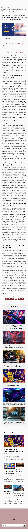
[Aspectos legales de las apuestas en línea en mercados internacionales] (14, 414)
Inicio (2, 7)
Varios (13, 521)
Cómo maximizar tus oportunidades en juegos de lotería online (13, 451)
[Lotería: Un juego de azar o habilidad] (20, 465)
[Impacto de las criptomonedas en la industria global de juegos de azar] (14, 337)
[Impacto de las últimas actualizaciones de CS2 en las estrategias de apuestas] (14, 395)
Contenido (7, 38)
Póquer (13, 517)
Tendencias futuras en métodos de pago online (14, 52)
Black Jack (13, 515)
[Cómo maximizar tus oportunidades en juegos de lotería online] (14, 376)
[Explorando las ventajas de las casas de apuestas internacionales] (18, 487)
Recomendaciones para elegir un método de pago (15, 50)
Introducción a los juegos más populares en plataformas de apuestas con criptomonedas (14, 326)
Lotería (7, 7)
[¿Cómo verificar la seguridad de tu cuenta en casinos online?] (14, 356)
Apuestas (13, 513)
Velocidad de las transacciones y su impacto (13, 43)
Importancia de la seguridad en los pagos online (14, 41)
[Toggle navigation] (3, 2)
